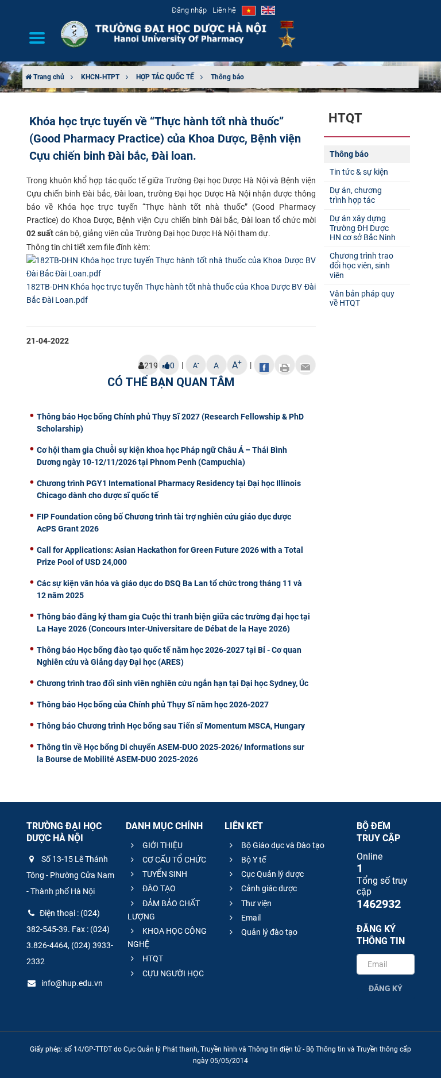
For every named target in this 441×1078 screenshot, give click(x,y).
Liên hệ (224, 10)
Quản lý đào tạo (268, 932)
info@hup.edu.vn (71, 983)
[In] (284, 365)
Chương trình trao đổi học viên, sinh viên (361, 265)
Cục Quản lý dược (271, 874)
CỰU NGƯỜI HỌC (172, 973)
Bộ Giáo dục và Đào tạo (281, 845)
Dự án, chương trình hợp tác (356, 195)
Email (250, 917)
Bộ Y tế (252, 859)
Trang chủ (48, 77)
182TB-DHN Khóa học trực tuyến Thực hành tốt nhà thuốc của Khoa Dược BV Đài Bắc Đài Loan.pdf (171, 293)
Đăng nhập (189, 10)
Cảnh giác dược (268, 888)
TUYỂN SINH (164, 874)
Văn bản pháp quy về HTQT (362, 298)
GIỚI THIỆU (162, 845)
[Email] (305, 365)
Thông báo (227, 77)
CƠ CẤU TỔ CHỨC (173, 859)
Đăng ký (386, 988)
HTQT (152, 958)
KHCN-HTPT (100, 77)
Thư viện (255, 903)
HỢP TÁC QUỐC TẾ (165, 77)
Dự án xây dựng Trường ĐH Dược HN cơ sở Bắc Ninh (363, 228)
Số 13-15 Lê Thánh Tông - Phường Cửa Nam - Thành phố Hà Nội (70, 875)
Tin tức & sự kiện (359, 171)
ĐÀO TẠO (158, 888)
